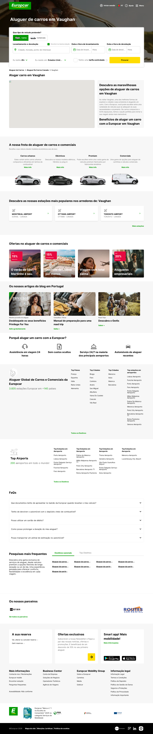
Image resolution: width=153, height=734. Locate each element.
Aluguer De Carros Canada (38, 70)
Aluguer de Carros (16, 70)
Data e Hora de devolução (119, 44)
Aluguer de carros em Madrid (82, 562)
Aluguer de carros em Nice (82, 567)
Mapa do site (30, 728)
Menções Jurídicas (45, 728)
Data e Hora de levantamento (85, 44)
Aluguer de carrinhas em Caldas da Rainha (60, 571)
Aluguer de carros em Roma (60, 562)
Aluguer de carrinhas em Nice (104, 567)
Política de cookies (61, 728)
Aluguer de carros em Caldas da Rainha (126, 562)
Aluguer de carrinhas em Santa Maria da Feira (126, 567)
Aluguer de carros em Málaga (104, 562)
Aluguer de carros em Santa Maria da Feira (60, 567)
